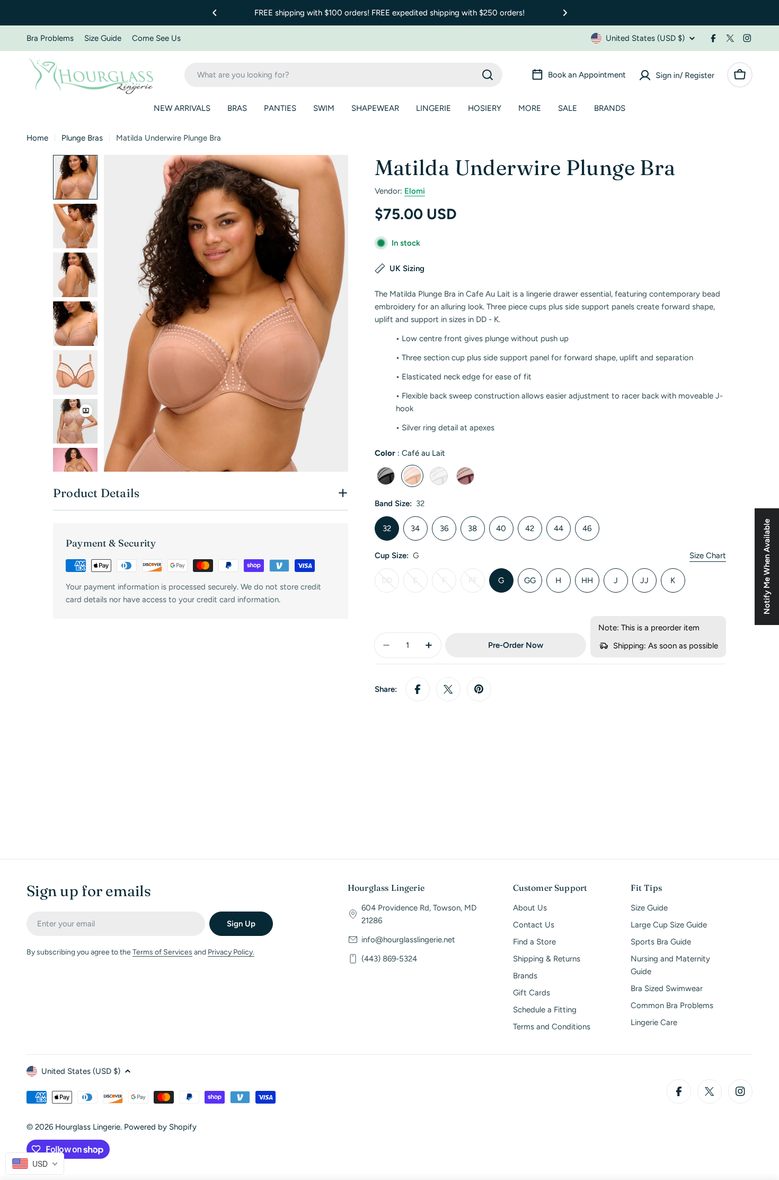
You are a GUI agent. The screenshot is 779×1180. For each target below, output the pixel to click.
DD (390, 584)
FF (476, 584)
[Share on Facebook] (417, 689)
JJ (644, 580)
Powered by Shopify (160, 1127)
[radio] (386, 476)
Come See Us (156, 38)
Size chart (707, 555)
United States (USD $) (645, 38)
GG (530, 580)
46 (586, 528)
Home (37, 138)
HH (587, 580)
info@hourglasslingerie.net (408, 939)
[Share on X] (448, 689)
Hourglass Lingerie (87, 1127)
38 (472, 528)
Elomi (414, 191)
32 (387, 528)
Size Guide (102, 38)
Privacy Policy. (231, 952)
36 (444, 528)
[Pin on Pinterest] (479, 689)
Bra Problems (50, 38)
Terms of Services (162, 952)
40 (501, 528)
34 (415, 528)
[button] (214, 12)
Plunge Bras (82, 138)
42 (529, 528)
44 (558, 528)
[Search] (487, 74)
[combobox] (343, 75)
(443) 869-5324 (389, 959)
